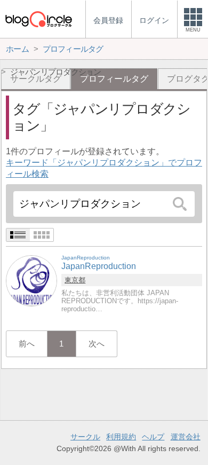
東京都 (75, 280)
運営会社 (186, 436)
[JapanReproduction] (31, 280)
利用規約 (121, 436)
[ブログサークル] (38, 19)
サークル (85, 436)
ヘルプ (153, 436)
